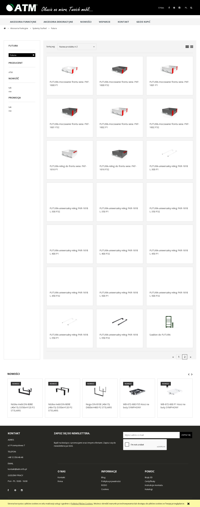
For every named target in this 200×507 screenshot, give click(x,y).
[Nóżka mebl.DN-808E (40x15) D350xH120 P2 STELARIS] (25, 391)
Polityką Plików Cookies (82, 503)
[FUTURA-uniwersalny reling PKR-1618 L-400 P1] (70, 237)
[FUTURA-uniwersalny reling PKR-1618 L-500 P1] (120, 279)
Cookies (105, 489)
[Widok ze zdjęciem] (187, 47)
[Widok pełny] (191, 47)
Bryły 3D (148, 477)
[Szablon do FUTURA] (170, 321)
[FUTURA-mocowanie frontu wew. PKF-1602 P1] (120, 111)
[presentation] (189, 374)
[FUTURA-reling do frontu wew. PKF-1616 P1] (70, 153)
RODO (104, 485)
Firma (60, 481)
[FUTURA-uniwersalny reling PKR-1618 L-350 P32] (170, 195)
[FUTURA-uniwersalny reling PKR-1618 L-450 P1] (170, 237)
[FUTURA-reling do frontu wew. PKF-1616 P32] (120, 153)
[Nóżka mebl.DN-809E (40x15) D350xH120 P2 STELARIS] (62, 391)
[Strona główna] (23, 7)
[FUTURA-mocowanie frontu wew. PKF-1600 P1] (70, 68)
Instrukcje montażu (154, 485)
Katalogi (148, 489)
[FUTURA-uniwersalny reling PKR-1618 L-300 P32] (70, 195)
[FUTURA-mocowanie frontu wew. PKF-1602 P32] (170, 111)
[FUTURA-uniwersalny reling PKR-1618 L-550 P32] (120, 321)
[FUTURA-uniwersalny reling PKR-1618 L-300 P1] (170, 153)
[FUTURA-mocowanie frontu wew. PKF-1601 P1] (170, 68)
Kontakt (61, 477)
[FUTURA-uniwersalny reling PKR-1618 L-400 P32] (120, 237)
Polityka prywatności (111, 481)
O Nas (161, 7)
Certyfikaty (150, 481)
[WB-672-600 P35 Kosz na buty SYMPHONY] (137, 391)
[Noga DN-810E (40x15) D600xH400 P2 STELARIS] (100, 391)
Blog (103, 477)
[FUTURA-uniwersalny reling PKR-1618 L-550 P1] (70, 321)
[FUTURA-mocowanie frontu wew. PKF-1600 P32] (120, 68)
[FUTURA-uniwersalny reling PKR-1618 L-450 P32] (70, 279)
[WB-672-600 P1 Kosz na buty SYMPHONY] (175, 391)
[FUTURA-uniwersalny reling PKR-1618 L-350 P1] (120, 195)
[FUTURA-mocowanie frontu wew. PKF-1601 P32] (70, 111)
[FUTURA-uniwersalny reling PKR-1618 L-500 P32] (170, 279)
